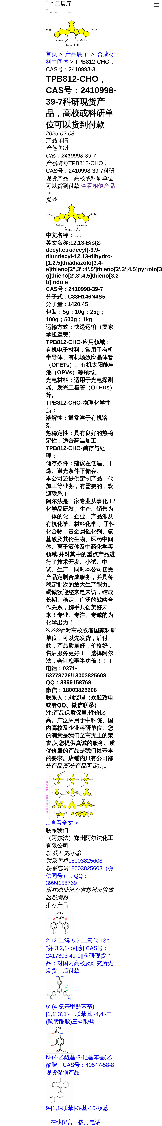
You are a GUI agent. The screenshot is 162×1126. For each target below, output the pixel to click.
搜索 (69, 12)
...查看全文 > (62, 823)
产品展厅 (76, 54)
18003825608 (85, 861)
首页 (51, 54)
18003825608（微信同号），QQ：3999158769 (80, 875)
